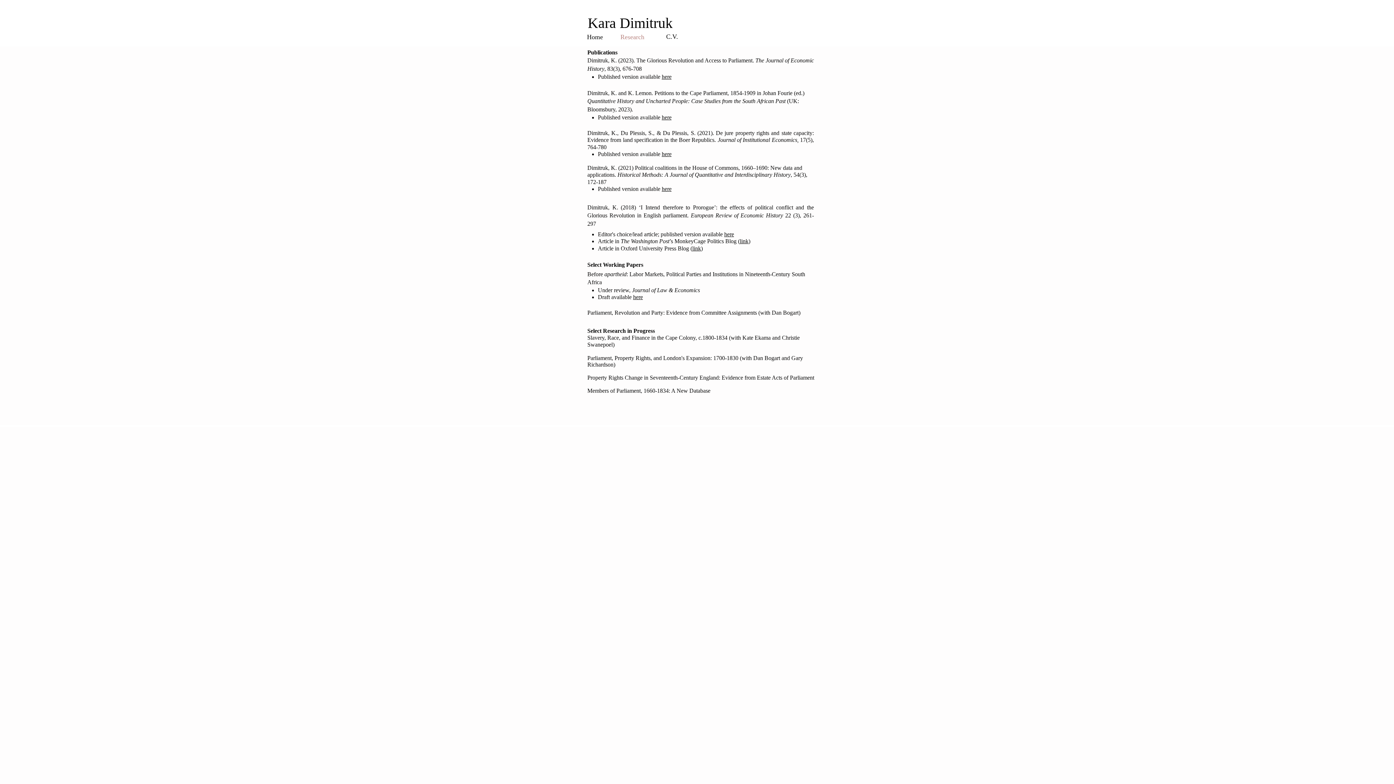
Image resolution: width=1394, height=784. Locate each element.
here (667, 117)
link (744, 241)
